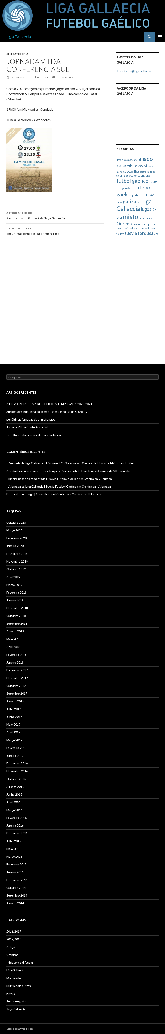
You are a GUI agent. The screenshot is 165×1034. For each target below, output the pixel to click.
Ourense (125, 223)
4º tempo (121, 159)
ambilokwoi (135, 165)
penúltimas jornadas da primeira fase (32, 231)
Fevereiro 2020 (16, 538)
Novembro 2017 (17, 678)
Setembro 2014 (16, 895)
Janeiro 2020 (15, 546)
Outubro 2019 (16, 569)
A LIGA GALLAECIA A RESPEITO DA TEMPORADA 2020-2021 (49, 404)
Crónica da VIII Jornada (114, 471)
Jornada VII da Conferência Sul (27, 427)
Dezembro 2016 (17, 763)
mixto (141, 218)
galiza (129, 201)
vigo (156, 233)
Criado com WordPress (20, 1028)
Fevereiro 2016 (16, 818)
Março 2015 (14, 856)
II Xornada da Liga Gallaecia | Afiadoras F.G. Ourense (41, 463)
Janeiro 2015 (15, 872)
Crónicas (12, 955)
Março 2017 (14, 740)
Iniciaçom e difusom (19, 962)
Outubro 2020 (16, 522)
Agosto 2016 (15, 786)
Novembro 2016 (17, 771)
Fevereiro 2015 (16, 864)
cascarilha (131, 171)
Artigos (11, 947)
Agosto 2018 (15, 631)
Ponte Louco (140, 224)
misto (130, 216)
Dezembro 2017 (17, 670)
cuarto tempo (133, 175)
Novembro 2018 (17, 608)
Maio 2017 (13, 724)
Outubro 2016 (16, 779)
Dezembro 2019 (17, 553)
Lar (139, 202)
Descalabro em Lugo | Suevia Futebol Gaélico (36, 494)
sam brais (145, 228)
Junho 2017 (14, 717)
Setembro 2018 (16, 623)
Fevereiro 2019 (16, 592)
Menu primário (160, 37)
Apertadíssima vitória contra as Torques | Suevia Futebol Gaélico (49, 471)
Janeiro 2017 (15, 755)
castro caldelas (147, 171)
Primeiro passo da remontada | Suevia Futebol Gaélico (42, 479)
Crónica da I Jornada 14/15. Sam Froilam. (108, 463)
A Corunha (132, 159)
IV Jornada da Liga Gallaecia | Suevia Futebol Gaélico (41, 486)
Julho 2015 (13, 841)
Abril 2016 (13, 802)
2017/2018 (13, 939)
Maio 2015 (13, 849)
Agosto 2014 (15, 903)
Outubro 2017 (16, 685)
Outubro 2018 (16, 616)
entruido (145, 175)
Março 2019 (14, 584)
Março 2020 (14, 530)
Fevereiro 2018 (16, 654)
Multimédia (13, 978)
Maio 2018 (13, 639)
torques (145, 233)
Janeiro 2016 (15, 825)
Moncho (43, 77)
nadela (149, 218)
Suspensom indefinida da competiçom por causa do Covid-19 (46, 411)
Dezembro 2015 (17, 833)
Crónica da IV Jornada (96, 486)
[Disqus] (55, 303)
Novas (10, 993)
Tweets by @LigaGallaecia (133, 71)
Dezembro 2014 (17, 880)
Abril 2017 (13, 732)
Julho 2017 (13, 709)
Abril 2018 (13, 647)
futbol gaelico (132, 181)
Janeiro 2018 (15, 662)
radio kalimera (131, 228)
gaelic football (139, 195)
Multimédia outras (18, 986)
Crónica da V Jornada (98, 479)
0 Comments (64, 77)
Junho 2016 (14, 794)
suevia (131, 233)
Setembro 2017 (16, 693)
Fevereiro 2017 (16, 748)
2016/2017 (13, 931)
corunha (120, 175)
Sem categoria (17, 53)
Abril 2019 (13, 577)
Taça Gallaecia (15, 1009)
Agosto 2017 (15, 701)
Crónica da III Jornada (86, 494)
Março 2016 (14, 810)
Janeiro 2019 (15, 600)
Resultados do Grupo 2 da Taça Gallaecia (35, 215)
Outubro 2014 (16, 887)
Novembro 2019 (17, 561)
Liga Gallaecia (18, 36)
